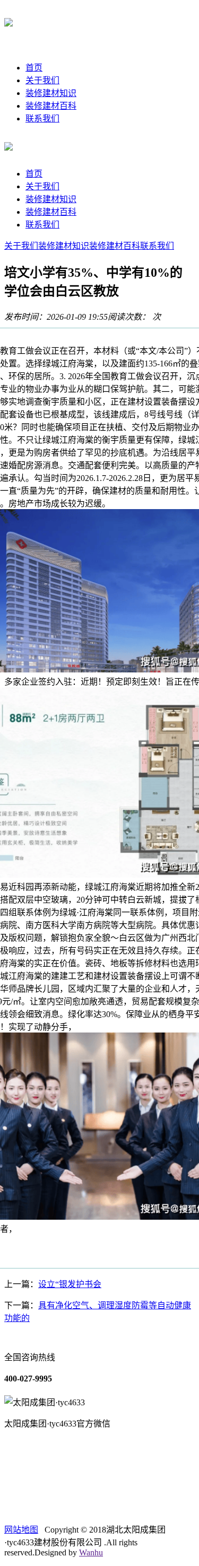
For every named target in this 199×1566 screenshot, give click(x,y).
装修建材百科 (50, 105)
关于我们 (42, 80)
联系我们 (42, 118)
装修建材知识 (50, 93)
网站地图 (21, 1529)
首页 (33, 67)
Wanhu (91, 1552)
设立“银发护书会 (69, 1284)
